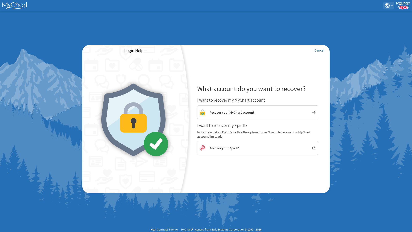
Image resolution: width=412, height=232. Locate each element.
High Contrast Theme (164, 229)
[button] (388, 5)
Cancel (319, 50)
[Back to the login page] (15, 5)
